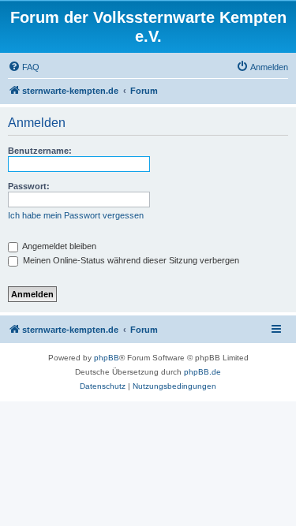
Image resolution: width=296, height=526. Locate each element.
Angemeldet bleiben (58, 246)
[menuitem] (23, 67)
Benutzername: (40, 150)
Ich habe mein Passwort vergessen (76, 215)
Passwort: (29, 186)
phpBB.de (202, 371)
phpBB (106, 357)
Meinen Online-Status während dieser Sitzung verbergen (130, 260)
